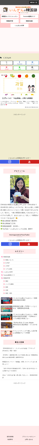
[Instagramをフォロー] (9, 162)
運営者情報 (10, 436)
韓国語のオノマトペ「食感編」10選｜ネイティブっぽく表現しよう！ (19, 363)
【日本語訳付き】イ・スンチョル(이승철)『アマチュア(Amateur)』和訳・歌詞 (18, 349)
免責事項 (10, 439)
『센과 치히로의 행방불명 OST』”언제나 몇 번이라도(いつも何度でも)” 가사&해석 (19, 370)
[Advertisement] (19, 40)
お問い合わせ (29, 439)
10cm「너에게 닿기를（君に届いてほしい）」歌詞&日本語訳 (19, 376)
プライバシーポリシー (28, 436)
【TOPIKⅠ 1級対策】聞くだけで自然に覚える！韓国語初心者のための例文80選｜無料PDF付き (20, 356)
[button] (32, 68)
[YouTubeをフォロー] (29, 162)
